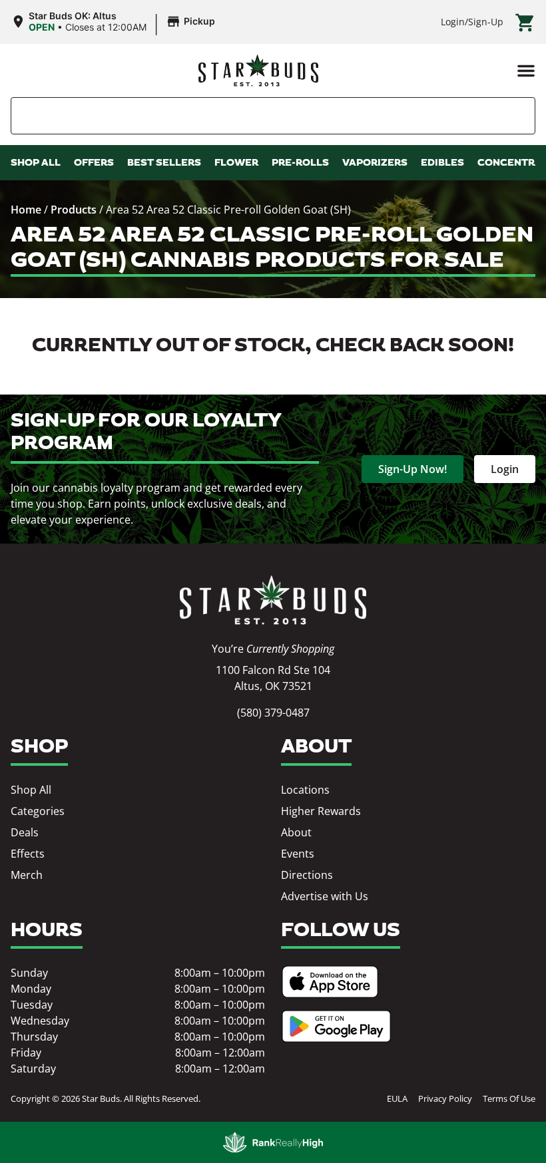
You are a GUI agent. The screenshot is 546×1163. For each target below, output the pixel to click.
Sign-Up (485, 21)
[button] (526, 70)
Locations (305, 789)
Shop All (31, 789)
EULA (397, 1098)
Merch (27, 875)
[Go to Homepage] (273, 600)
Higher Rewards (321, 811)
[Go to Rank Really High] (273, 1142)
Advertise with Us (324, 896)
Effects (28, 853)
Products (74, 209)
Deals (25, 832)
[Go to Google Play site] (336, 1026)
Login (453, 21)
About (296, 832)
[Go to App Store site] (330, 982)
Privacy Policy (445, 1098)
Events (297, 853)
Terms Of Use (509, 1098)
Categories (38, 811)
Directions (307, 875)
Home (26, 209)
